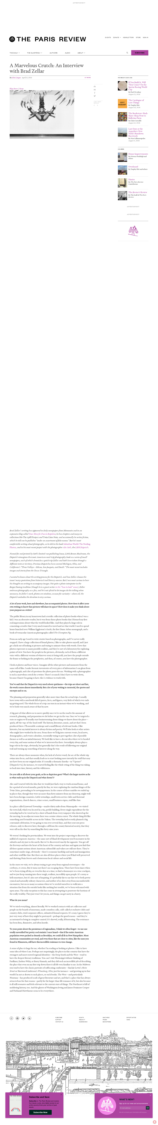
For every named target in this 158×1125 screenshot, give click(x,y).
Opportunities (131, 1017)
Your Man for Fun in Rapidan (42, 533)
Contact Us (59, 1022)
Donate (116, 37)
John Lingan (16, 77)
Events (108, 37)
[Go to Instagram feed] (11, 1018)
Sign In (145, 37)
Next (21, 88)
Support (58, 1020)
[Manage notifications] (153, 1120)
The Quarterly (34, 53)
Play (11, 88)
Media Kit (82, 1020)
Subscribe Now (40, 1112)
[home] (47, 39)
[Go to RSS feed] (29, 1018)
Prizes (105, 1020)
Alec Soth (67, 547)
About (81, 53)
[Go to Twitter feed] (23, 1018)
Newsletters (128, 37)
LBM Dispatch (81, 547)
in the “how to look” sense (66, 587)
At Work (88, 77)
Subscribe (140, 53)
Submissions (83, 1022)
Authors (54, 53)
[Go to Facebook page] (17, 1018)
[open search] (127, 52)
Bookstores (107, 1022)
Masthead (106, 1017)
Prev (16, 88)
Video (128, 1020)
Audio (67, 53)
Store (138, 37)
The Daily (14, 53)
